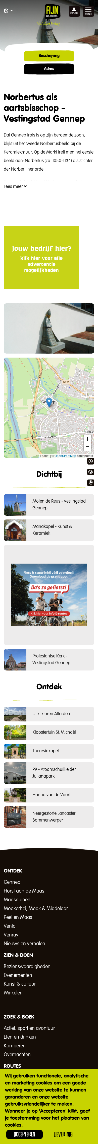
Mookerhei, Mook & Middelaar (36, 908)
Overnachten (17, 1054)
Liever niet (64, 1134)
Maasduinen (17, 899)
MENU (88, 14)
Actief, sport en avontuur (29, 1028)
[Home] (49, 15)
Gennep (12, 882)
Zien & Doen (90, 472)
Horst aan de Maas (24, 891)
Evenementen (18, 975)
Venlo (10, 926)
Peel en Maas (18, 917)
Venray (11, 934)
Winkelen (13, 992)
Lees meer (14, 186)
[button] (8, 11)
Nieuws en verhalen (24, 943)
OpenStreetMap (65, 455)
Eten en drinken (20, 1037)
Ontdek (90, 461)
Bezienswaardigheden (27, 966)
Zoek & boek (90, 482)
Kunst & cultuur (20, 984)
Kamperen (15, 1045)
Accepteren (24, 1134)
